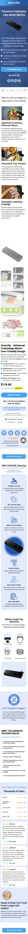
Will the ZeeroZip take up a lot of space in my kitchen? (12, 761)
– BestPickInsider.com (12, 445)
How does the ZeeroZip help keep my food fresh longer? (13, 742)
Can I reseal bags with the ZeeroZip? (14, 775)
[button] (18, 388)
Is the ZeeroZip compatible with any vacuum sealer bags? (13, 752)
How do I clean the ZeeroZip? (12, 757)
